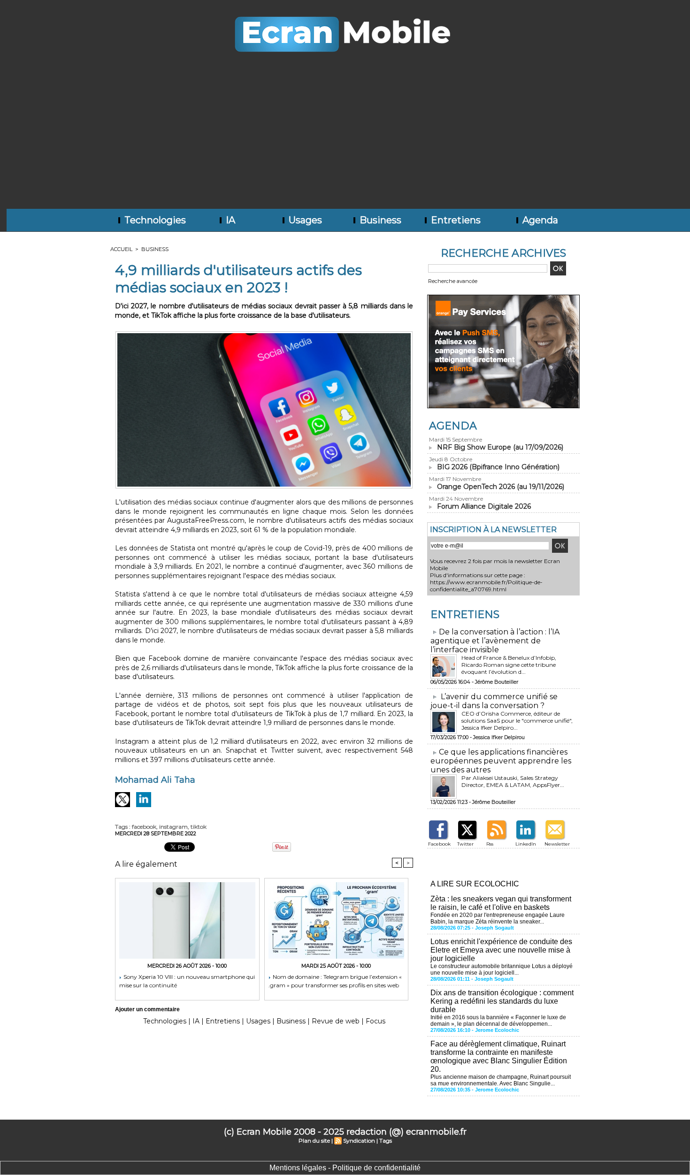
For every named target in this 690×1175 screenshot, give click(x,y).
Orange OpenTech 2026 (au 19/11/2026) (500, 486)
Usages (304, 220)
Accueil (121, 249)
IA (229, 220)
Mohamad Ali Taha (155, 780)
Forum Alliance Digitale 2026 (484, 506)
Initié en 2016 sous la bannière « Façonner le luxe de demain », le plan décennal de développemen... (498, 1020)
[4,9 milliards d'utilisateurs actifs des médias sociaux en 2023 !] (264, 334)
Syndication (359, 1140)
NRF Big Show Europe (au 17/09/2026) (500, 447)
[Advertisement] (345, 138)
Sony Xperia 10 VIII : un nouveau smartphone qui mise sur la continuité (187, 981)
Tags (385, 1140)
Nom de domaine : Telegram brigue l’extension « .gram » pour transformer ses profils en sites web (335, 981)
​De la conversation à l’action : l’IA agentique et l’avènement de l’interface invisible (495, 640)
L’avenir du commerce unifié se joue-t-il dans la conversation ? (494, 701)
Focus (375, 1021)
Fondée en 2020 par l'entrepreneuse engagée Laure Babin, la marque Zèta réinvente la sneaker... (497, 918)
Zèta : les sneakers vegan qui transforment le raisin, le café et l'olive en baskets (500, 903)
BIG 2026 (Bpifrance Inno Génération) (498, 467)
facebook (144, 826)
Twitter (465, 844)
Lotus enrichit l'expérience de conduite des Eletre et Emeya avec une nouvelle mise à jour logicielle (501, 950)
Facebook (439, 844)
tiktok (199, 826)
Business (379, 220)
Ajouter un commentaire (147, 1009)
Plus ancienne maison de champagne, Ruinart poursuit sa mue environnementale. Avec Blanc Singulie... (500, 1080)
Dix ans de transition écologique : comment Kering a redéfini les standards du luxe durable (502, 1001)
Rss (489, 844)
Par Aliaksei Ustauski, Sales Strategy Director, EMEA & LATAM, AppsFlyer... (512, 781)
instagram (173, 826)
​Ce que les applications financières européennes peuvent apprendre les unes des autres (500, 761)
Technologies (154, 220)
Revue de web (336, 1021)
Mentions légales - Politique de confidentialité (345, 1168)
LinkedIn (525, 844)
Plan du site (314, 1140)
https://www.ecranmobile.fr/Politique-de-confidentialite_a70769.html (486, 586)
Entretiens (455, 220)
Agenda (539, 220)
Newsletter (557, 844)
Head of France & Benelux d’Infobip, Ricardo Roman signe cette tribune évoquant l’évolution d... (508, 664)
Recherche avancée (452, 281)
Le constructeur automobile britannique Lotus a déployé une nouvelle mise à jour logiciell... (501, 969)
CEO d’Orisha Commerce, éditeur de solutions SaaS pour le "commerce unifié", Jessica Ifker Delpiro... (517, 720)
